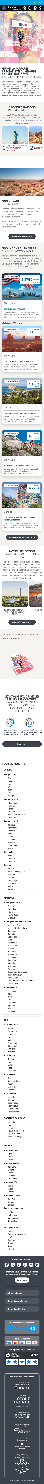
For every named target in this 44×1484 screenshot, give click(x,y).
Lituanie (11, 861)
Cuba (10, 940)
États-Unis (12, 909)
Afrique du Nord (11, 1150)
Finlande (11, 831)
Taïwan (11, 1090)
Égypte (10, 1154)
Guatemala (12, 954)
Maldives (11, 1065)
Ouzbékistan (13, 1109)
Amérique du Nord (12, 902)
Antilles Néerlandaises (17, 928)
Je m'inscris (22, 1280)
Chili (9, 1000)
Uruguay (11, 1011)
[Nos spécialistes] (24, 8)
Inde (9, 1062)
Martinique (12, 963)
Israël (10, 1237)
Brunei (10, 1028)
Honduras (12, 957)
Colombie (12, 1003)
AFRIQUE (8, 1145)
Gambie (11, 1202)
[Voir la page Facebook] (7, 1265)
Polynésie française (16, 1137)
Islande (11, 836)
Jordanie (11, 1240)
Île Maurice (12, 1212)
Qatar (10, 1246)
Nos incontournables (19, 250)
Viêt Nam (12, 1052)
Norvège (11, 839)
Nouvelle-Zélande (15, 1134)
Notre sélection (22, 554)
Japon (10, 1084)
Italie (10, 790)
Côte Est (12, 912)
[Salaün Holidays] (14, 8)
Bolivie (10, 994)
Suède (10, 848)
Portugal (11, 796)
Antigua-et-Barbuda (16, 925)
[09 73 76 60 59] (40, 8)
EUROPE (8, 770)
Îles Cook (11, 1128)
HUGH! (4, 60)
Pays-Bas (12, 842)
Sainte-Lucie (13, 984)
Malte (10, 793)
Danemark (12, 828)
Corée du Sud (13, 1081)
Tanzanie (12, 1192)
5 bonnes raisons (22, 109)
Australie (11, 1122)
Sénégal (11, 1205)
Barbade (11, 934)
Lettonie (11, 858)
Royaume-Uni (13, 845)
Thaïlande (12, 1049)
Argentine (12, 991)
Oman (10, 1243)
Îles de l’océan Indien (13, 1208)
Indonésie (12, 1034)
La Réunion (12, 1215)
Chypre (11, 778)
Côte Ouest (13, 915)
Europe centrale (11, 799)
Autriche (11, 806)
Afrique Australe (11, 1163)
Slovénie (11, 889)
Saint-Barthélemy (15, 975)
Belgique (11, 825)
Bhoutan (11, 1059)
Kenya (10, 1186)
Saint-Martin (13, 978)
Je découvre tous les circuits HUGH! (22, 537)
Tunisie (11, 1159)
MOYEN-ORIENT (12, 1227)
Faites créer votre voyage (22, 236)
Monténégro (13, 880)
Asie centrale (10, 1093)
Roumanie (12, 883)
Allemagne (12, 803)
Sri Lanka (12, 1071)
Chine (10, 1078)
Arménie (11, 1097)
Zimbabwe (12, 1178)
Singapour (12, 1046)
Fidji (9, 1125)
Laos (10, 1037)
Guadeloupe (13, 951)
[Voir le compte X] (13, 1265)
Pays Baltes (9, 852)
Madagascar (13, 1218)
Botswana (12, 1167)
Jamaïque (12, 960)
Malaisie (11, 1040)
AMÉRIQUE (9, 898)
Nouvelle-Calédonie (16, 1131)
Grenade (11, 948)
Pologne (11, 812)
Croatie (11, 877)
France (10, 784)
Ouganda (12, 1189)
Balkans (7, 865)
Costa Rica (12, 937)
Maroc (10, 1157)
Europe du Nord (11, 821)
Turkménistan (13, 1112)
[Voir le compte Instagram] (31, 1265)
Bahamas (12, 931)
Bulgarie (11, 874)
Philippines (12, 1043)
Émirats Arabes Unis (16, 1234)
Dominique (12, 943)
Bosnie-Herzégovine (16, 872)
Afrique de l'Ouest (12, 1195)
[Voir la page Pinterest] (19, 1265)
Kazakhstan (13, 1103)
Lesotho (11, 1173)
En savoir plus (22, 744)
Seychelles (12, 1221)
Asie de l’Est (9, 1074)
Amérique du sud (11, 987)
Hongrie (11, 809)
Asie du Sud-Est (11, 1025)
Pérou (10, 1008)
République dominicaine (18, 972)
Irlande (10, 834)
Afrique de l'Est (10, 1182)
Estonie (11, 855)
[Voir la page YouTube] (25, 1265)
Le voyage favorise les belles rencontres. (22, 704)
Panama (11, 969)
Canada (11, 906)
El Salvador (12, 945)
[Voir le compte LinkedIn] (37, 1265)
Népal (10, 1068)
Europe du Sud (10, 774)
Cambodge (12, 1031)
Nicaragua (12, 966)
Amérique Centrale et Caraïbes (17, 921)
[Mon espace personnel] (35, 8)
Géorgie (11, 1100)
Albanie (11, 869)
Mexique (11, 918)
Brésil (10, 997)
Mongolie (12, 1087)
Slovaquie (12, 817)
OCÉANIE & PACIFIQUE (14, 1118)
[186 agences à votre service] (30, 8)
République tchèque (16, 815)
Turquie (11, 1249)
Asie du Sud (9, 1055)
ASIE (6, 1020)
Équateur (11, 1005)
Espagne (11, 781)
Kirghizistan (13, 1106)
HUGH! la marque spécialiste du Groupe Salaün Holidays (22, 73)
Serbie (10, 886)
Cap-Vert (11, 1199)
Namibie (11, 1176)
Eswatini (11, 1170)
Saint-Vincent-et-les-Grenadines (21, 981)
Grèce (10, 787)
